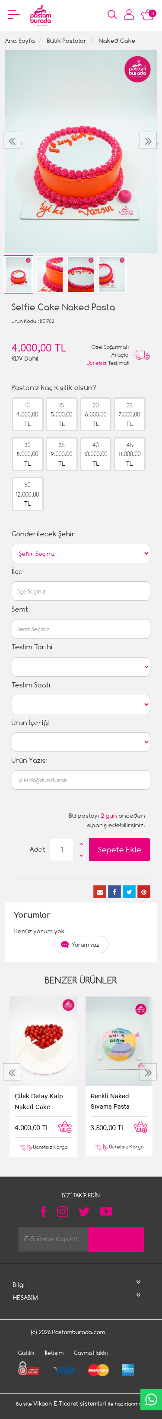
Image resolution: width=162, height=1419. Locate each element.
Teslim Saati (31, 685)
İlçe (17, 572)
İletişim (54, 1352)
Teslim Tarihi (32, 647)
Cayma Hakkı (91, 1352)
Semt (20, 609)
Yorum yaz (85, 944)
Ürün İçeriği (30, 723)
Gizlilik (26, 1352)
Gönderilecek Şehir (43, 534)
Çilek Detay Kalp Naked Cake (39, 1100)
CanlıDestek (151, 1399)
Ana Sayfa (20, 40)
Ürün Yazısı (30, 760)
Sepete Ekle (119, 849)
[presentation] (12, 140)
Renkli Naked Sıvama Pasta (110, 1100)
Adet (37, 849)
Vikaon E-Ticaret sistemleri (70, 1404)
